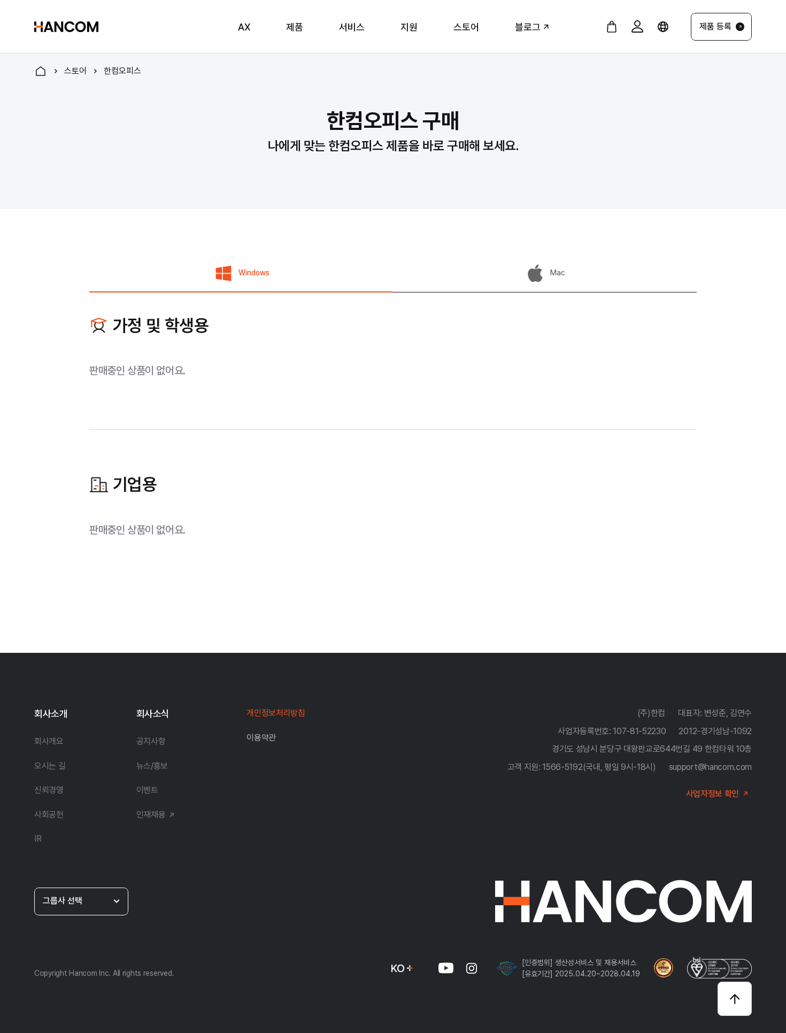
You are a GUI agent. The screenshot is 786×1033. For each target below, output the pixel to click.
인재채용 (151, 815)
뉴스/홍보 (152, 766)
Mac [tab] (557, 272)
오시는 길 (49, 766)
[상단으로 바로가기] (735, 999)
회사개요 (49, 741)
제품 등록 (715, 26)
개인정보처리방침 (275, 713)
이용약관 (261, 738)
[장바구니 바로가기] (611, 26)
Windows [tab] (253, 272)
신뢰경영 (49, 790)
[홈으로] (40, 71)
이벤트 (147, 790)
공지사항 (151, 741)
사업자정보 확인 (712, 794)
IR (37, 839)
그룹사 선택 (62, 901)
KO (397, 968)
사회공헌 (49, 815)
